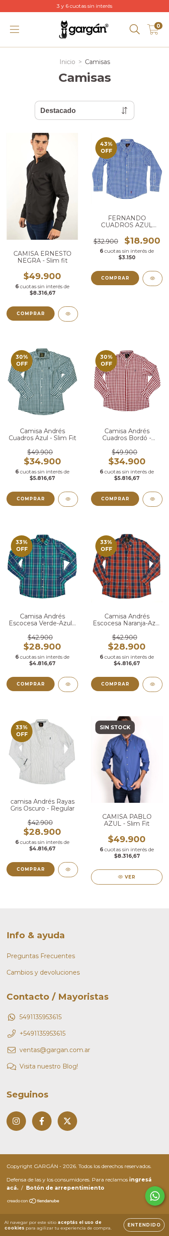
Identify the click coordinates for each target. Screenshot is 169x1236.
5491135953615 (41, 1017)
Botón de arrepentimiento (65, 1187)
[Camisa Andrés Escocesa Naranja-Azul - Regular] (152, 684)
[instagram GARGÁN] (16, 1121)
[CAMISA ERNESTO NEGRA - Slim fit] (68, 314)
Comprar (30, 313)
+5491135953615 (42, 1033)
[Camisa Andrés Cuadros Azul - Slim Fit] (68, 499)
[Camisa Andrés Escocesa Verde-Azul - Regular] (68, 684)
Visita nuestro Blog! (49, 1066)
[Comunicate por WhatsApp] (155, 1196)
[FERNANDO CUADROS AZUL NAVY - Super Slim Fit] (152, 278)
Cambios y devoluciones (43, 972)
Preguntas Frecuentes (40, 956)
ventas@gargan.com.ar (55, 1050)
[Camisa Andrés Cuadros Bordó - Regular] (152, 499)
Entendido (144, 1225)
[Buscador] (134, 29)
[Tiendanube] (33, 1202)
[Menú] (14, 29)
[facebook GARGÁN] (42, 1121)
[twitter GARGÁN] (67, 1121)
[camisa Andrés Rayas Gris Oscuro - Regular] (68, 869)
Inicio (67, 62)
